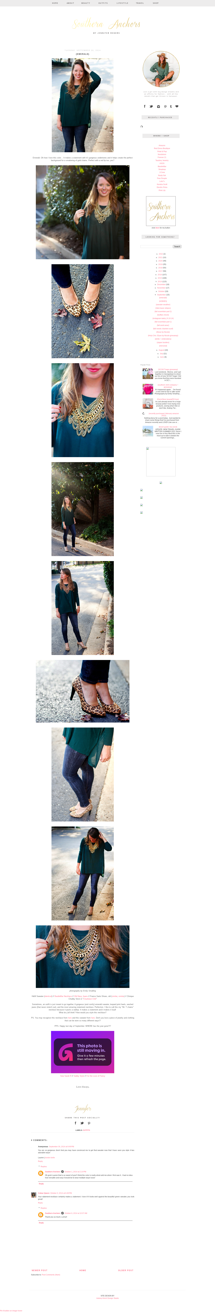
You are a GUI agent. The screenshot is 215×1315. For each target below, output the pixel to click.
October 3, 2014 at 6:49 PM (61, 1193)
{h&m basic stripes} (163, 308)
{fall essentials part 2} (163, 311)
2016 (160, 275)
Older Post (126, 1270)
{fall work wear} (163, 325)
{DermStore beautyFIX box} (168, 399)
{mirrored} (163, 346)
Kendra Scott (162, 184)
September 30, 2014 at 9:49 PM (61, 1147)
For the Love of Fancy (95, 1076)
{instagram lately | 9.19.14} (163, 318)
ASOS (162, 163)
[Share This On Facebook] (76, 1125)
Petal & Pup (162, 151)
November (161, 288)
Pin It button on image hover (11, 1311)
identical (48, 996)
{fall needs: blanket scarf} (163, 329)
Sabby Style (79, 1076)
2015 (160, 278)
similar (114, 996)
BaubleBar (162, 166)
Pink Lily (162, 190)
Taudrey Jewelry (161, 160)
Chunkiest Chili (89, 999)
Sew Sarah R (65, 1076)
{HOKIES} (163, 301)
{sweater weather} (163, 305)
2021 (160, 257)
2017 (160, 271)
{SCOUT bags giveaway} (168, 369)
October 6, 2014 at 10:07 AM (76, 1213)
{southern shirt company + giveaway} (168, 386)
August (162, 350)
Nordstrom (162, 154)
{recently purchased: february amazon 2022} (164, 414)
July (162, 354)
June (162, 357)
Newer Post (40, 1270)
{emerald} (163, 298)
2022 (161, 254)
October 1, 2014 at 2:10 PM (75, 1172)
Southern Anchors (52, 1172)
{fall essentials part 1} (163, 322)
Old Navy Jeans (81, 996)
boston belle (50, 1158)
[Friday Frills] (82, 1073)
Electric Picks (162, 187)
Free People (162, 178)
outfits (86, 1130)
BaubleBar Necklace (63, 996)
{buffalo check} (163, 315)
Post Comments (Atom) (51, 1275)
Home (82, 1270)
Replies (44, 1167)
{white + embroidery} (163, 339)
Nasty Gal (162, 175)
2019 (160, 264)
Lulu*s (162, 181)
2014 (160, 282)
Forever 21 (162, 157)
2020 (160, 261)
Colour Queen (43, 1193)
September (161, 295)
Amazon (162, 145)
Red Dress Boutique (162, 148)
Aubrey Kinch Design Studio (107, 1298)
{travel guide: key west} (168, 427)
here (70, 1018)
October (161, 291)
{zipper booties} (163, 342)
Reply (40, 1161)
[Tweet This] (82, 1125)
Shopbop (162, 169)
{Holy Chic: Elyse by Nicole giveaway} (163, 336)
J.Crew (162, 172)
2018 (160, 268)
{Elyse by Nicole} (163, 332)
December (161, 284)
